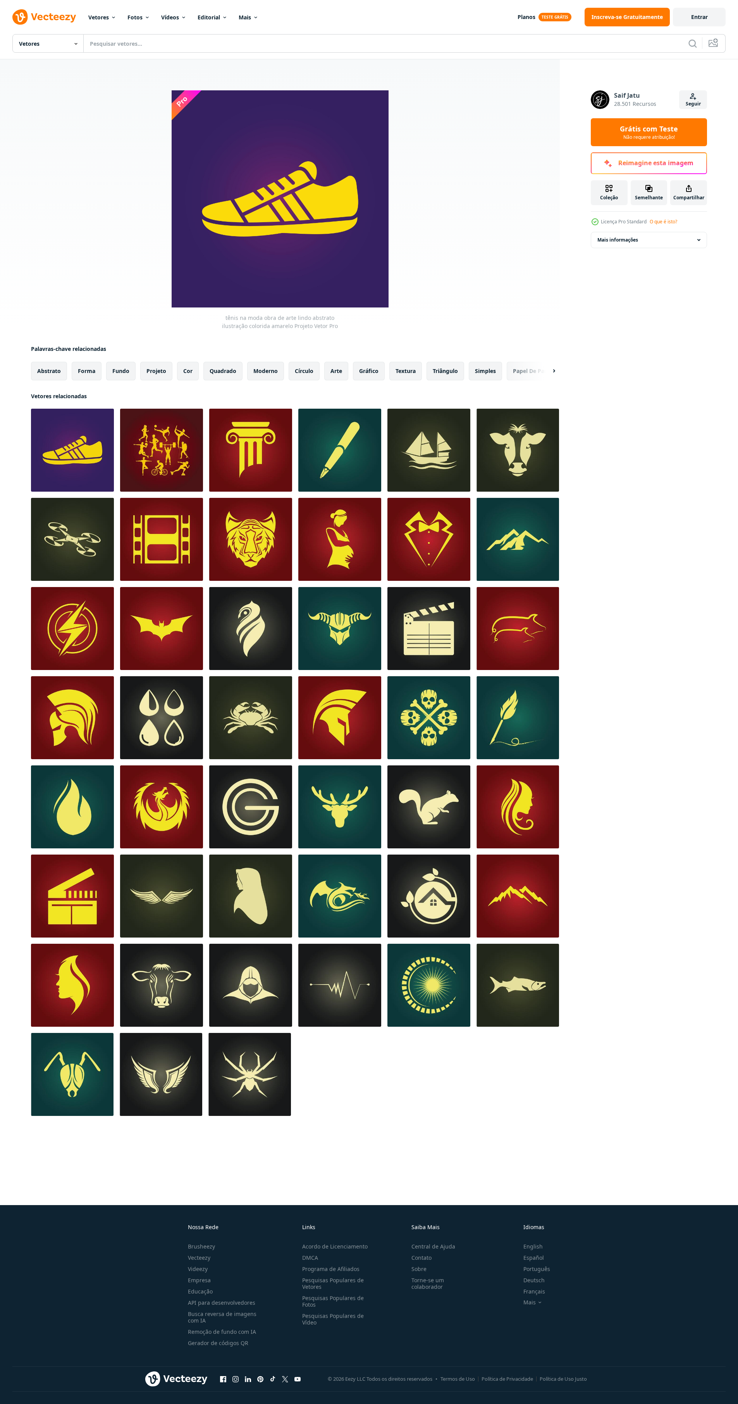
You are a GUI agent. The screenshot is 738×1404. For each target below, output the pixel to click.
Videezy (198, 1269)
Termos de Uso (457, 1378)
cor (188, 371)
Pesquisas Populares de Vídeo (333, 1319)
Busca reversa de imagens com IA (222, 1317)
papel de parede (534, 371)
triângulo (445, 371)
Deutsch (534, 1280)
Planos (526, 17)
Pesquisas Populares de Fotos (333, 1301)
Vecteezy (199, 1257)
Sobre (419, 1269)
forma (86, 371)
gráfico (368, 371)
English (533, 1246)
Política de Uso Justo (563, 1378)
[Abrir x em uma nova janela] (285, 1379)
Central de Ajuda (433, 1246)
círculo (304, 371)
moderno (265, 371)
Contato (421, 1257)
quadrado (223, 371)
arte (336, 371)
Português (536, 1269)
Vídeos (170, 17)
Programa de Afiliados (331, 1269)
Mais (245, 17)
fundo (120, 371)
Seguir (693, 103)
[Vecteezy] (44, 17)
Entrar (699, 17)
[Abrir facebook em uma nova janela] (223, 1379)
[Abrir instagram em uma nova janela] (235, 1379)
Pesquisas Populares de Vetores (333, 1283)
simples (485, 371)
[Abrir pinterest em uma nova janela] (260, 1379)
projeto (156, 371)
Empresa (199, 1280)
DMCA (310, 1257)
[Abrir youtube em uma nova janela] (297, 1379)
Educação (200, 1291)
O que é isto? (663, 221)
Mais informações (617, 240)
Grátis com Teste (649, 132)
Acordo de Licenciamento (335, 1246)
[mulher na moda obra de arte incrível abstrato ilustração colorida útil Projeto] (72, 985)
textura (406, 371)
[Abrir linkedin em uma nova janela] (248, 1379)
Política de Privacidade (507, 1378)
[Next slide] (547, 371)
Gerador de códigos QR (218, 1343)
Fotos (135, 17)
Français (534, 1291)
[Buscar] (692, 43)
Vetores (98, 17)
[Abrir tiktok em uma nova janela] (273, 1379)
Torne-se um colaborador (427, 1283)
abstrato (49, 371)
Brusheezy (201, 1246)
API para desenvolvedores (221, 1302)
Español (533, 1257)
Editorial (209, 17)
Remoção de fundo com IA (222, 1331)
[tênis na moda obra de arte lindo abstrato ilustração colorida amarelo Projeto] (72, 450)
